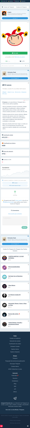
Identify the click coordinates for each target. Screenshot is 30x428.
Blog (15, 383)
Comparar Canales (15, 346)
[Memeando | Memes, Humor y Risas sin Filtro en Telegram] (28, 302)
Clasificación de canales (15, 344)
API (15, 389)
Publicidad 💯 (15, 375)
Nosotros (15, 378)
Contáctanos (15, 381)
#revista (18, 92)
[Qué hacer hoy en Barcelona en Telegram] (28, 274)
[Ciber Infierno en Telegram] (28, 283)
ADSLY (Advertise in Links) (15, 369)
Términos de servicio (15, 423)
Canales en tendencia (15, 338)
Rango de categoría (8, 151)
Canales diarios (15, 366)
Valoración (23, 1)
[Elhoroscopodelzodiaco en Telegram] (28, 264)
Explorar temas (15, 349)
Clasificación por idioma (9, 143)
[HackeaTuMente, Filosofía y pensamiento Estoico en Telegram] (28, 321)
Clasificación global (8, 135)
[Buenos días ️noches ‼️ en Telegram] (28, 311)
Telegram (15, 358)
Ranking (11, 1)
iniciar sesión (18, 200)
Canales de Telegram (8, 7)
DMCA (15, 392)
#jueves (24, 92)
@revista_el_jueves (20, 57)
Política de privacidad (15, 420)
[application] (15, 171)
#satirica (11, 92)
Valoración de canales (15, 341)
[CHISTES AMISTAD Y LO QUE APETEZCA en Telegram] (28, 254)
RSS (15, 386)
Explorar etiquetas (15, 352)
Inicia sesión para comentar (15, 214)
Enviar (24, 227)
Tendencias (17, 1)
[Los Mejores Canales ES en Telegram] (28, 292)
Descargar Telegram (15, 363)
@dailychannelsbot (9, 202)
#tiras (5, 93)
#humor (5, 92)
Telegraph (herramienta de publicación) (15, 361)
